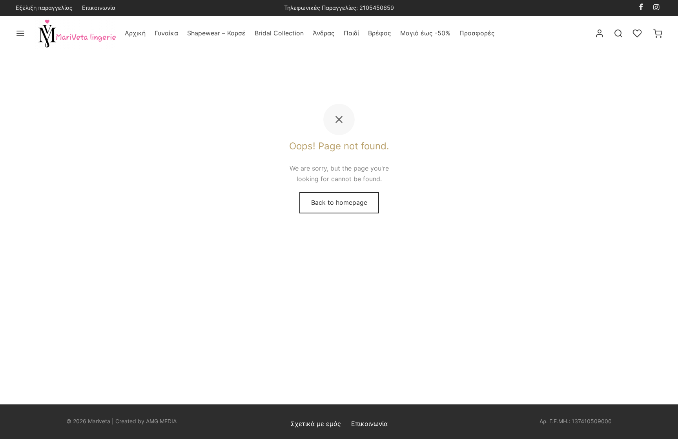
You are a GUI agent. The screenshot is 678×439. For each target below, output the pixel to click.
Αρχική (135, 33)
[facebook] (641, 7)
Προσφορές (477, 33)
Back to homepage (339, 202)
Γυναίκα (166, 33)
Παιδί (351, 33)
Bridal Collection (279, 33)
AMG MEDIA (161, 421)
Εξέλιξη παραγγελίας (44, 7)
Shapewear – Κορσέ (216, 33)
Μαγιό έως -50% (425, 33)
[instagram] (656, 7)
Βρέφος (379, 33)
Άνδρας (324, 33)
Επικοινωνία (98, 7)
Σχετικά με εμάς (316, 424)
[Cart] (657, 33)
